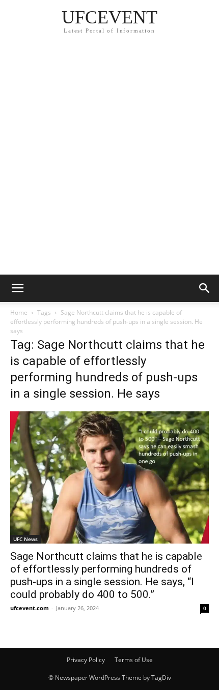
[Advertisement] (109, 160)
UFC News (25, 539)
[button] (17, 288)
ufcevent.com (29, 608)
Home (19, 312)
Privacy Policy (86, 659)
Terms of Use (134, 659)
